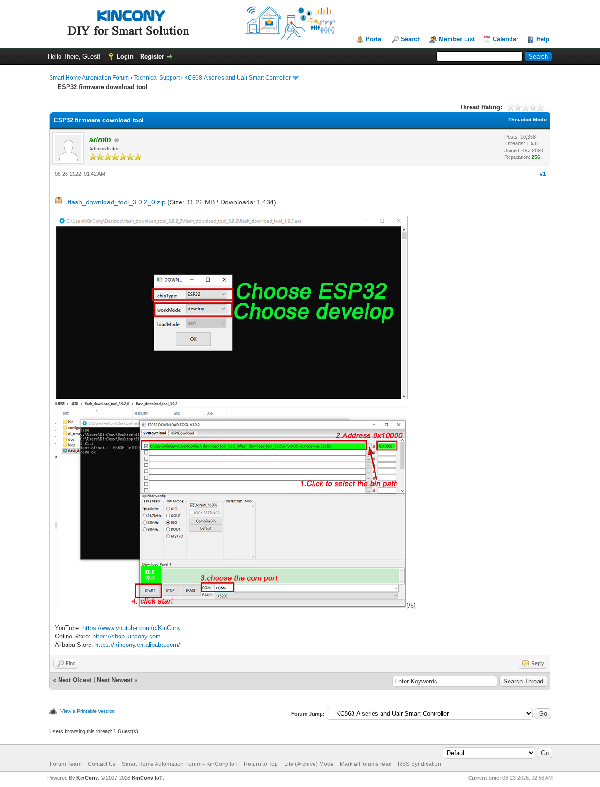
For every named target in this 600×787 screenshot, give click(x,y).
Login (125, 56)
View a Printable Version (87, 711)
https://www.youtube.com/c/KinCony (131, 627)
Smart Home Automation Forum (89, 78)
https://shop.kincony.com (126, 636)
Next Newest (114, 679)
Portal (374, 39)
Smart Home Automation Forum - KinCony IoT (180, 764)
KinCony (87, 777)
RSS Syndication (419, 764)
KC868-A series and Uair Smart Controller (237, 78)
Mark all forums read (366, 764)
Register (152, 56)
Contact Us (102, 764)
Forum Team (66, 764)
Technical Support (157, 78)
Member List (457, 39)
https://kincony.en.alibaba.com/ (137, 644)
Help (542, 39)
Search (411, 39)
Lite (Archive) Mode (309, 764)
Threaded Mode (527, 119)
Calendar (505, 39)
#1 (543, 174)
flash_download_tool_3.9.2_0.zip (116, 202)
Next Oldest (74, 679)
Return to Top (261, 764)
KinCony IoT (147, 777)
